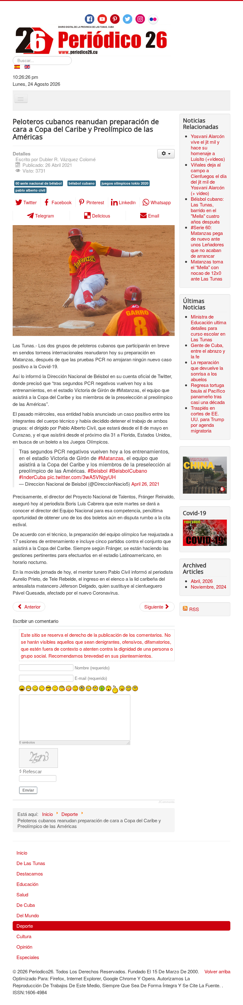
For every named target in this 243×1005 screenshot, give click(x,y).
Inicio (21, 852)
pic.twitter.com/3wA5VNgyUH (81, 477)
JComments (167, 802)
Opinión (24, 946)
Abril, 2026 (202, 581)
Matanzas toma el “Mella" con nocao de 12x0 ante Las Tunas (207, 270)
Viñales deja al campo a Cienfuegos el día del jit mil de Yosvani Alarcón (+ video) (209, 178)
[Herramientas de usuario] (166, 153)
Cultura (23, 936)
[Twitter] (127, 19)
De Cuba (25, 904)
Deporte (24, 925)
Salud (22, 894)
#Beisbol (98, 470)
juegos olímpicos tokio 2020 (125, 183)
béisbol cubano (82, 183)
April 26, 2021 (145, 483)
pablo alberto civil (30, 190)
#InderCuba (32, 477)
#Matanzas (110, 458)
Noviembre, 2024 (208, 586)
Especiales (27, 957)
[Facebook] (89, 19)
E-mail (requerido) (91, 678)
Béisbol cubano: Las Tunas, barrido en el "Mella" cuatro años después (207, 210)
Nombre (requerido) (92, 668)
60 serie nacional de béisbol (39, 183)
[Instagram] (140, 19)
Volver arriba (217, 971)
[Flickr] (153, 19)
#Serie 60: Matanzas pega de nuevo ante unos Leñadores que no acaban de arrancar (207, 241)
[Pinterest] (115, 19)
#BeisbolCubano (128, 470)
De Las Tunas (30, 863)
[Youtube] (102, 19)
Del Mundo (27, 915)
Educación (27, 884)
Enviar (28, 790)
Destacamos (29, 873)
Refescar (32, 771)
